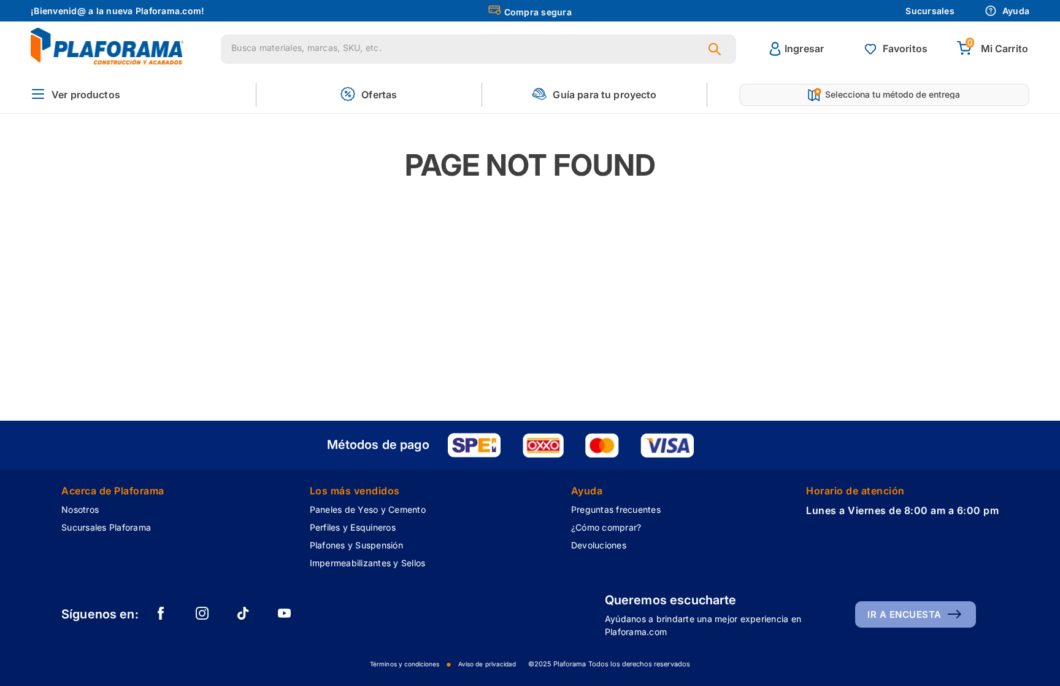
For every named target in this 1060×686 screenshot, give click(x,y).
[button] (75, 95)
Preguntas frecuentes (616, 509)
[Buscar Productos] (717, 49)
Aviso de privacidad (487, 664)
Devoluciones (598, 545)
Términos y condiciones (404, 664)
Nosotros (80, 509)
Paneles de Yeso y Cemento (368, 509)
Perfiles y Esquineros (353, 527)
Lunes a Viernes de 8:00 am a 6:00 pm (902, 510)
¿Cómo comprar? (606, 527)
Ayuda (1015, 11)
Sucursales (929, 11)
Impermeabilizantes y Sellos (368, 563)
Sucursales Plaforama (106, 527)
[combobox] (478, 49)
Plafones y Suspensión (356, 545)
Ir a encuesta (904, 614)
